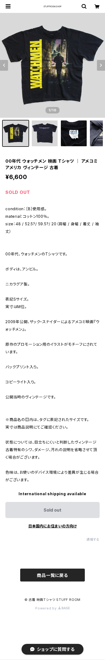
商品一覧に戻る (52, 575)
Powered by (46, 608)
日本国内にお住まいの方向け (52, 526)
